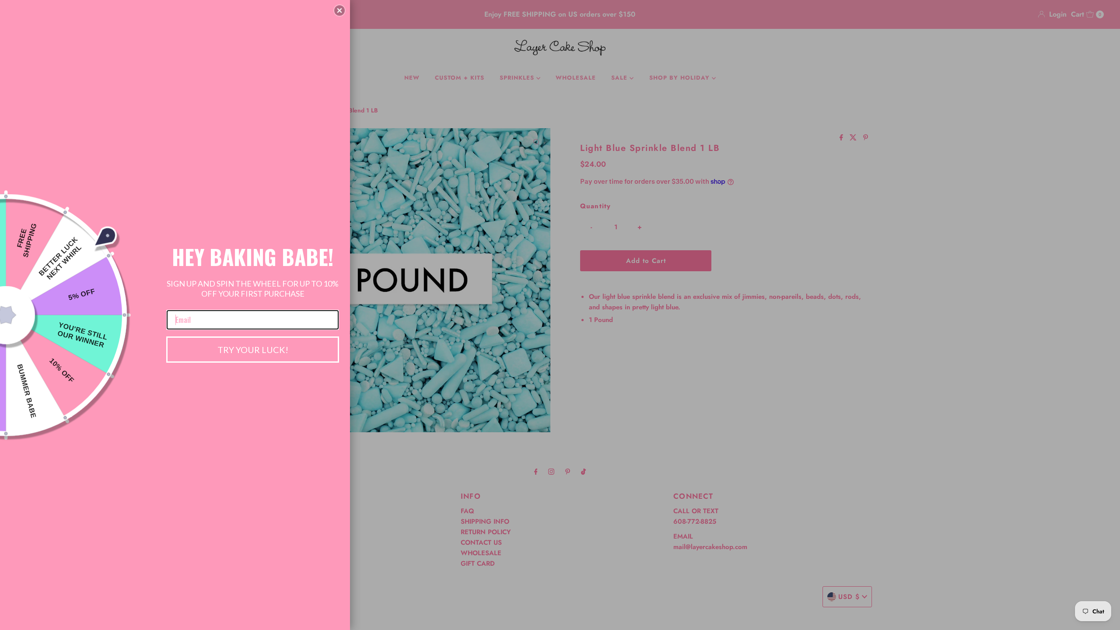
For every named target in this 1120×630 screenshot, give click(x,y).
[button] (339, 10)
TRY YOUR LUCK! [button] (252, 349)
